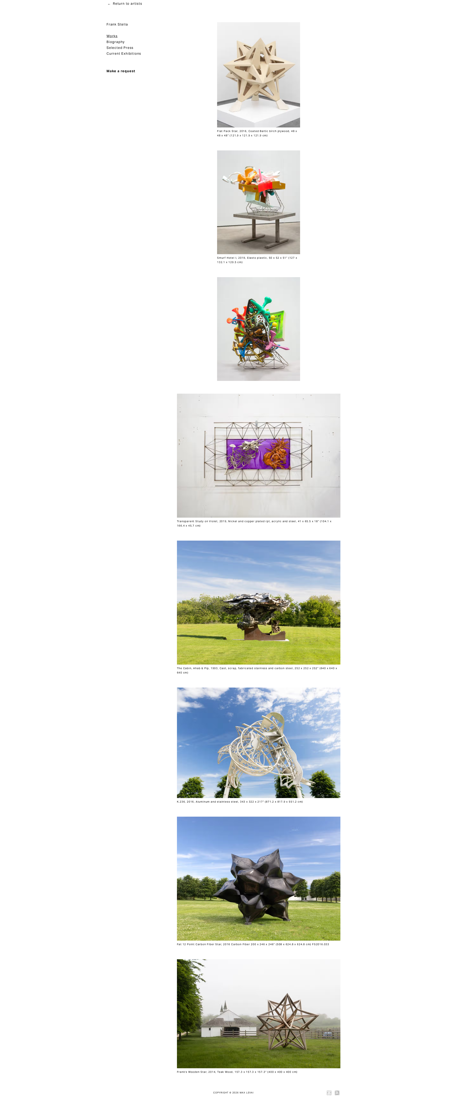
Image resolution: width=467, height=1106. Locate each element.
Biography (116, 42)
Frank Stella (117, 24)
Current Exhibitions (124, 53)
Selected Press (120, 48)
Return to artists (127, 3)
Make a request (121, 71)
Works (112, 36)
